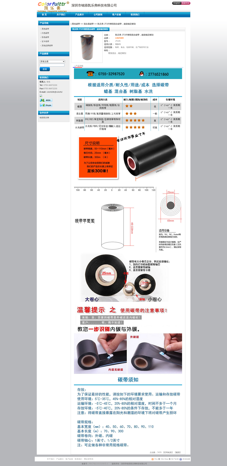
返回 (178, 452)
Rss (156, 459)
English (177, 3)
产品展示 (79, 14)
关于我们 (61, 14)
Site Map (164, 459)
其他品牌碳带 (47, 45)
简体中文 (185, 3)
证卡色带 (45, 41)
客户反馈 (116, 14)
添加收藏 (186, 459)
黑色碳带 (45, 29)
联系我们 (135, 14)
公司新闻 (98, 14)
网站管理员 (88, 459)
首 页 (44, 14)
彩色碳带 (45, 37)
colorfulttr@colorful (54, 92)
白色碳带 (45, 33)
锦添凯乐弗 (44, 118)
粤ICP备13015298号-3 (98, 464)
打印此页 (168, 452)
